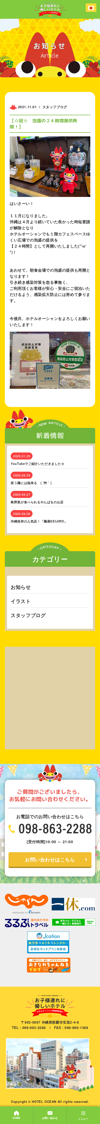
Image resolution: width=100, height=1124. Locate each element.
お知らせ (21, 586)
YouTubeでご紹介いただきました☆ (37, 463)
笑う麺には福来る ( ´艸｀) (31, 483)
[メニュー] (83, 1110)
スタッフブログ (28, 615)
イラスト (21, 600)
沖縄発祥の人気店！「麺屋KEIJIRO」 (39, 521)
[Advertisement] (50, 697)
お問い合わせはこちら (50, 859)
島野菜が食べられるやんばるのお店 (37, 502)
